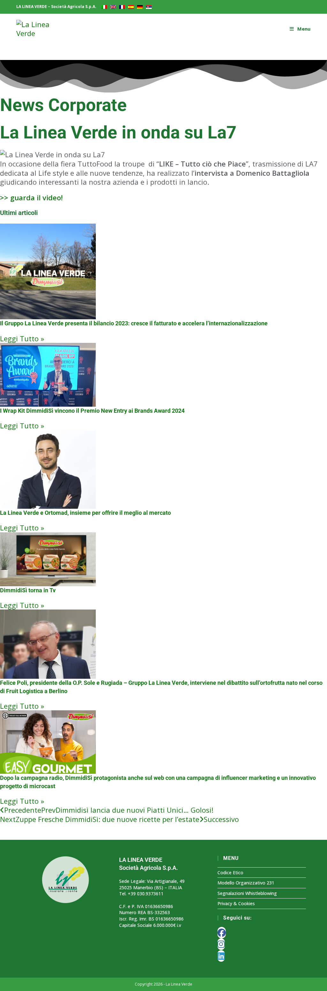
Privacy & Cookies (236, 903)
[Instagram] (221, 944)
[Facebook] (221, 932)
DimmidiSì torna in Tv (28, 590)
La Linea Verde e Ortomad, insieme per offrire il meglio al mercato (85, 512)
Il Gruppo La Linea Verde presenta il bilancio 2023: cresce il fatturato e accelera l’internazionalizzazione (134, 323)
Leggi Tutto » (22, 338)
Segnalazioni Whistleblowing (247, 893)
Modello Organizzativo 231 (245, 883)
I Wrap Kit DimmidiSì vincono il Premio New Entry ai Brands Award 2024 (92, 410)
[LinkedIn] (221, 956)
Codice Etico (230, 872)
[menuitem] (104, 7)
